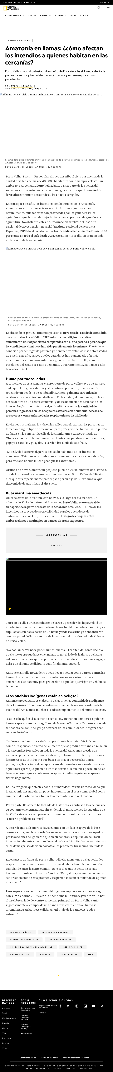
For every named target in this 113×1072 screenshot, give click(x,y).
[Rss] (103, 1007)
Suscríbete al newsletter (19, 2)
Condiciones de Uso (28, 1058)
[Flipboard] (86, 1007)
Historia (60, 15)
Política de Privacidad (49, 1058)
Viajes (84, 15)
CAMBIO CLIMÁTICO (20, 932)
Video (4, 1048)
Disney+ (104, 2)
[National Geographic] (5, 8)
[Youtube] (94, 1007)
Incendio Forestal (60, 939)
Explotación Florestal (24, 939)
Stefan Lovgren (22, 86)
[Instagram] (77, 1007)
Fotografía (6, 1038)
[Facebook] (61, 1007)
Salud (73, 15)
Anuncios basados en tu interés (76, 1058)
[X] (69, 1007)
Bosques (45, 954)
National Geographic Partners (26, 1017)
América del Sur (20, 954)
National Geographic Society (26, 1026)
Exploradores (26, 1033)
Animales (46, 15)
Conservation (69, 954)
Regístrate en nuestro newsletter (48, 1007)
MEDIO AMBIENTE (19, 40)
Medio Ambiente (14, 15)
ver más (56, 545)
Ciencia (32, 15)
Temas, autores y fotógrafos (28, 1009)
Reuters (56, 167)
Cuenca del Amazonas (55, 932)
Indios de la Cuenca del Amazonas (31, 947)
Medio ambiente (9, 1018)
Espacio (5, 1043)
